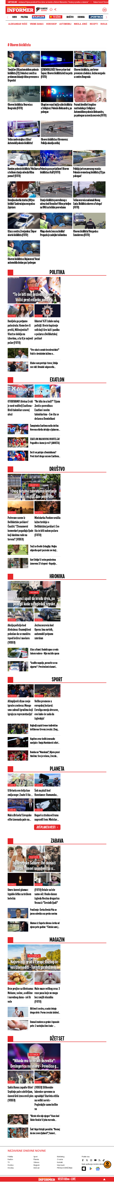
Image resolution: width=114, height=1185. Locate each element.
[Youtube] (95, 1160)
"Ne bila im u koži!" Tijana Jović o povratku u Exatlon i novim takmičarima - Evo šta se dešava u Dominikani (47, 410)
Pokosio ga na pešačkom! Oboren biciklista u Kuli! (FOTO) (54, 170)
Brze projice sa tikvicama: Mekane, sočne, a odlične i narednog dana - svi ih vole (20, 995)
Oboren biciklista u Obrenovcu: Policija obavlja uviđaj (54, 141)
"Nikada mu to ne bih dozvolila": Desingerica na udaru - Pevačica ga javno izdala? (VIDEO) (34, 1064)
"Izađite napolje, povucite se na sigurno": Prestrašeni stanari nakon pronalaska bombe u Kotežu (45, 665)
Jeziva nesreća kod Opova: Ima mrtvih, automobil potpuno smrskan (44, 632)
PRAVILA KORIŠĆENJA (64, 1168)
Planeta (11, 785)
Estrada (34, 1054)
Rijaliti (11, 1082)
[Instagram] (91, 1160)
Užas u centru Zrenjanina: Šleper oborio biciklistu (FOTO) (22, 233)
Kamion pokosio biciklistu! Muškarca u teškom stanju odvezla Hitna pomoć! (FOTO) (24, 172)
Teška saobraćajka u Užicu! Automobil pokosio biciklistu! (20, 141)
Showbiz (12, 884)
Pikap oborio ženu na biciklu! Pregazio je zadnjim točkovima (53, 233)
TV (8, 1162)
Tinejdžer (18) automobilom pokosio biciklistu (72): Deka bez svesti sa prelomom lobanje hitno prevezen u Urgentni (23, 75)
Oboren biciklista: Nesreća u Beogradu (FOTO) (20, 106)
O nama (60, 1159)
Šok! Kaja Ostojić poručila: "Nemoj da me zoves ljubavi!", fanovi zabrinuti (45, 1131)
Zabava (36, 1162)
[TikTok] (104, 1160)
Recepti (94, 24)
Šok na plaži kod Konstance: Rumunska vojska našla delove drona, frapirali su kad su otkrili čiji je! (47, 793)
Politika (24, 17)
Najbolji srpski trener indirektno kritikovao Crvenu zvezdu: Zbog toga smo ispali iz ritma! (44, 727)
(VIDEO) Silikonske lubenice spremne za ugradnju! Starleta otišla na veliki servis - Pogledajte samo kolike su (46, 1098)
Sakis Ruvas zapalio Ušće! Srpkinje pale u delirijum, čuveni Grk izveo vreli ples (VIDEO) (21, 1094)
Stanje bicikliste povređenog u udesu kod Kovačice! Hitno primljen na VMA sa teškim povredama (55, 204)
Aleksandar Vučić (17, 24)
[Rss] (99, 1160)
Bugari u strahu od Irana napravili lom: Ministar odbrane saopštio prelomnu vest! (46, 818)
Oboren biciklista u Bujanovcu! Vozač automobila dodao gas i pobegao (24, 260)
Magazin (37, 1165)
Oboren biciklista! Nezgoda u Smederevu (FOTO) (85, 233)
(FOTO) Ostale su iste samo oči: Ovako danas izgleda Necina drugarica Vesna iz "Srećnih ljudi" (47, 896)
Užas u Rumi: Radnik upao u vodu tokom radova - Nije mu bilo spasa (44, 651)
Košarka (12, 696)
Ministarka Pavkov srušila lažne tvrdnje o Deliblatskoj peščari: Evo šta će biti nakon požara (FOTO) (47, 526)
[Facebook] (83, 1160)
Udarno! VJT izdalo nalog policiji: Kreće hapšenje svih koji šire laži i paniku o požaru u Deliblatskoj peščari (47, 330)
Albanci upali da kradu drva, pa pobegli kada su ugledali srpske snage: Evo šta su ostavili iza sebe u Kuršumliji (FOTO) (34, 601)
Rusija (104, 24)
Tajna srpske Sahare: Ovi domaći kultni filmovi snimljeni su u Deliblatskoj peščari (34, 866)
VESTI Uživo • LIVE (67, 1179)
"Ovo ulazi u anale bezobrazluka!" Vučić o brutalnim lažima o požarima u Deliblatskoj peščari (44, 352)
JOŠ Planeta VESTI (45, 827)
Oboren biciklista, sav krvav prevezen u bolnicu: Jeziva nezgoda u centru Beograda (89, 73)
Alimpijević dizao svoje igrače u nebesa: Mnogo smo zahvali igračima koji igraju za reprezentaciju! (20, 708)
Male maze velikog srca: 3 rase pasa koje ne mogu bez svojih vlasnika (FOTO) (47, 995)
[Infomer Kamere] (42, 9)
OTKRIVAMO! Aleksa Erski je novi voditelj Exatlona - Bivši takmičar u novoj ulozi (20, 408)
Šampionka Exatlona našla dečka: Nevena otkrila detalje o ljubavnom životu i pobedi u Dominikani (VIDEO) (45, 428)
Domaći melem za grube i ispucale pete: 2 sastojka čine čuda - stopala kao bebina (44, 1024)
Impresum (61, 1165)
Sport (36, 1156)
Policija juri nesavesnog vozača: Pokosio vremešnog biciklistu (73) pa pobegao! (89, 172)
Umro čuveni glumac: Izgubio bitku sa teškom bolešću (19, 894)
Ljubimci (38, 983)
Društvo (70, 17)
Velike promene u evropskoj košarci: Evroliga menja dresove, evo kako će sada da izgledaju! (46, 710)
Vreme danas (37, 24)
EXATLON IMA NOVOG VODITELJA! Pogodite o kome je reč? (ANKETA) (45, 441)
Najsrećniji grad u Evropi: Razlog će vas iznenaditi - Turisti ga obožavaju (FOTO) (34, 965)
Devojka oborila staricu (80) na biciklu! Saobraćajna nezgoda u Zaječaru (21, 204)
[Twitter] (87, 1160)
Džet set (36, 1168)
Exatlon (11, 396)
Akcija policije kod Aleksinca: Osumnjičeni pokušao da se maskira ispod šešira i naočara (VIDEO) (19, 634)
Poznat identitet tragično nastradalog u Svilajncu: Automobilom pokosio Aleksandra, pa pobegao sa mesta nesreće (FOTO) (90, 110)
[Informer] (51, 10)
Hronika (81, 17)
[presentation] (7, 17)
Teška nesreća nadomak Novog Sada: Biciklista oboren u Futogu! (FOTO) (87, 204)
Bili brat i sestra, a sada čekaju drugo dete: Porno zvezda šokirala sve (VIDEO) (45, 1011)
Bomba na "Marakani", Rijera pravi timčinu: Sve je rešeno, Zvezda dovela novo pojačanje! (45, 754)
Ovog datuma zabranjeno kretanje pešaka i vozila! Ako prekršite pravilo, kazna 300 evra (34, 494)
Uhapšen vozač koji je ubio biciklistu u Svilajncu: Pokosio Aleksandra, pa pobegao (56, 108)
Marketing (60, 1156)
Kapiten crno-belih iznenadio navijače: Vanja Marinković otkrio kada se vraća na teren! (44, 741)
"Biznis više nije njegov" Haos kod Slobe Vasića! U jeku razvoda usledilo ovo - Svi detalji (44, 1118)
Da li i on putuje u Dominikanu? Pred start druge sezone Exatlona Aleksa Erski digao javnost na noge (45, 454)
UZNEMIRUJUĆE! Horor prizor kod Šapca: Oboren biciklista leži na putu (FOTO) (57, 73)
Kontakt (60, 1162)
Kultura (34, 857)
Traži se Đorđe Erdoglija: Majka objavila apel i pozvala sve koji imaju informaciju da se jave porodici (43, 548)
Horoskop (51, 24)
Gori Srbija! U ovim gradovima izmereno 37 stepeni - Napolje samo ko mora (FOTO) (43, 562)
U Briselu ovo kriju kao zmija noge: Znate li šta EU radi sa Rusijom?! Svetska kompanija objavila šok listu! (21, 793)
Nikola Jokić (80, 24)
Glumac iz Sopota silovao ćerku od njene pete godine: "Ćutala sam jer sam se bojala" (45, 925)
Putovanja (34, 956)
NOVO (14, 17)
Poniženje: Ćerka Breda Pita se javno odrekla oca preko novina (43, 911)
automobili (65, 24)
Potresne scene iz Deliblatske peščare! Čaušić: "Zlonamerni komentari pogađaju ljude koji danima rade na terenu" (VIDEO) (20, 528)
